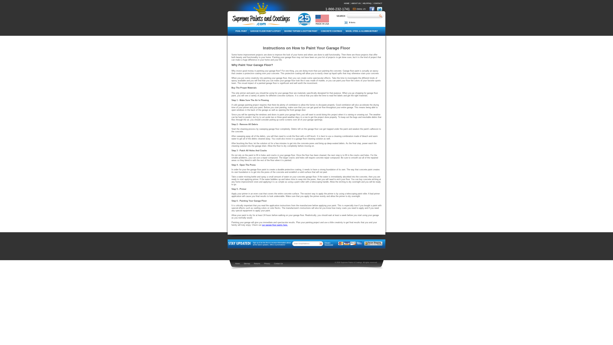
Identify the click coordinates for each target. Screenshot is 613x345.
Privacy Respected (329, 244)
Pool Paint (241, 31)
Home (346, 3)
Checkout (375, 23)
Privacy (267, 263)
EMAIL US (361, 9)
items (352, 22)
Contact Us (278, 263)
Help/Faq (367, 3)
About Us (356, 3)
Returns (257, 263)
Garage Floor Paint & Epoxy (265, 31)
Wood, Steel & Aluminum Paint (362, 31)
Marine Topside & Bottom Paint (300, 31)
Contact (378, 3)
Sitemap (247, 263)
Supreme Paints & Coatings (351, 262)
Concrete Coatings (331, 31)
